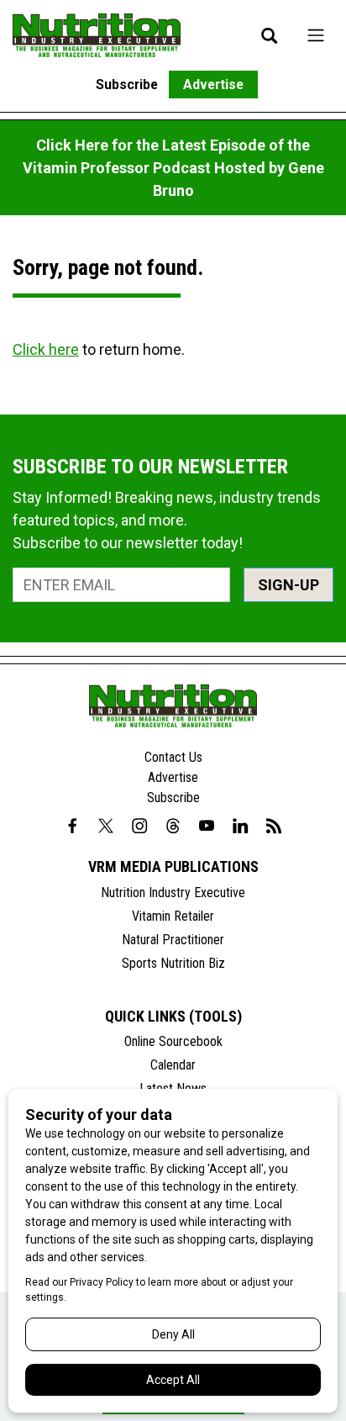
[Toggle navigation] (315, 35)
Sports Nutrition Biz (173, 963)
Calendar (173, 1065)
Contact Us (173, 757)
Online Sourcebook (173, 1041)
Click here (46, 349)
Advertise (213, 84)
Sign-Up (288, 585)
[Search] (269, 35)
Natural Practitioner (173, 940)
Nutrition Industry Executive (173, 893)
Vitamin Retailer (173, 916)
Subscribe (127, 84)
